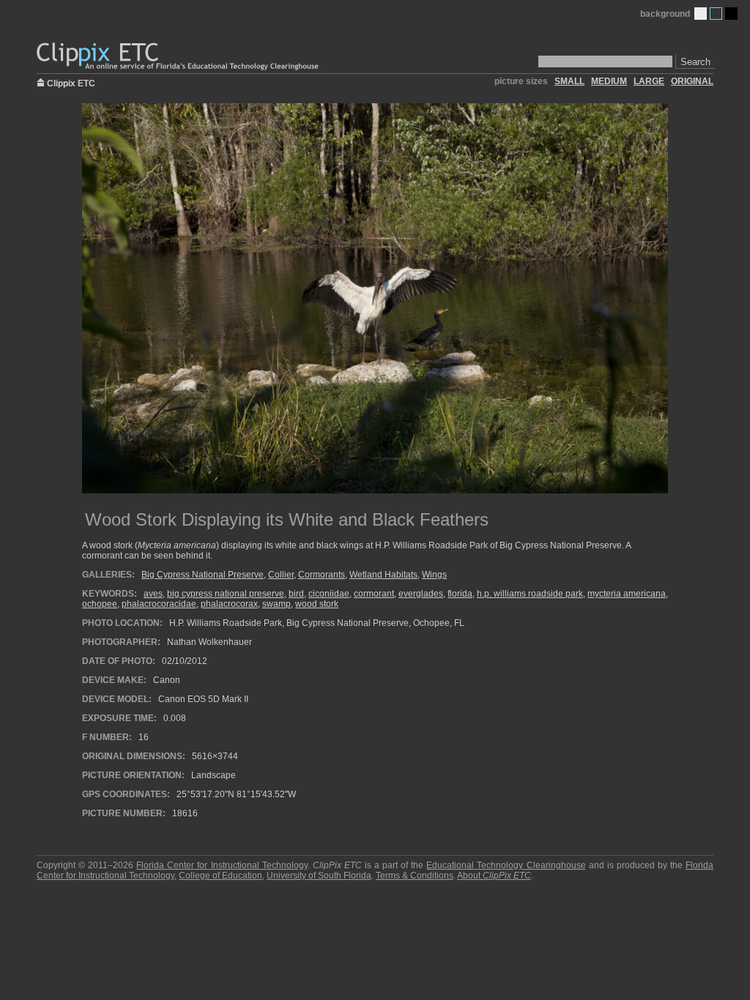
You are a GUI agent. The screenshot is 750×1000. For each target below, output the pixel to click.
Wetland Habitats (383, 575)
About (494, 875)
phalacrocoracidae (159, 604)
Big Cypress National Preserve (202, 575)
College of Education (220, 875)
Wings (434, 575)
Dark (731, 13)
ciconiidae (328, 594)
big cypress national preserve (225, 594)
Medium (716, 13)
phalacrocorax (229, 604)
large (649, 81)
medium (609, 81)
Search (695, 61)
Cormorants (321, 575)
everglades (420, 594)
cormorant (374, 594)
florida (460, 594)
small (569, 81)
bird (296, 594)
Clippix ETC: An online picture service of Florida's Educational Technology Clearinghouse (179, 56)
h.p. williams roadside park (530, 594)
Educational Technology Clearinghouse (505, 865)
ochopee (99, 604)
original (692, 81)
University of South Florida (319, 875)
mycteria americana (626, 594)
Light (700, 13)
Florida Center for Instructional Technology (221, 865)
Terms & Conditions (414, 875)
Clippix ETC (71, 82)
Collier (281, 575)
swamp (276, 604)
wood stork (316, 604)
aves (153, 594)
